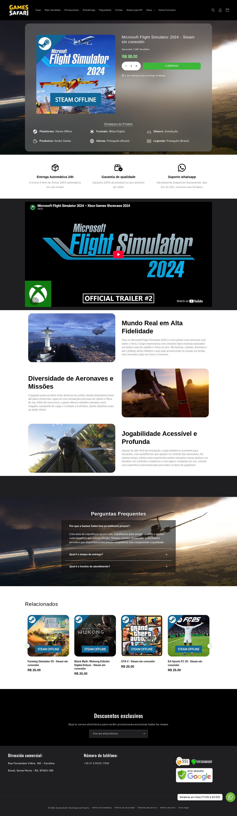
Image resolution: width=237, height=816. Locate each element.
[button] (150, 10)
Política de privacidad (125, 808)
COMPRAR (171, 66)
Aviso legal (183, 808)
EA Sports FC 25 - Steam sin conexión (138, 663)
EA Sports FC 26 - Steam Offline (187, 661)
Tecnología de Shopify (79, 808)
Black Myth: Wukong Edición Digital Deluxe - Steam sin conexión (45, 665)
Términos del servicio (147, 808)
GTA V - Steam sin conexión (91, 661)
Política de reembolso (102, 808)
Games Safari (62, 808)
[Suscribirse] (143, 733)
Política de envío (167, 808)
